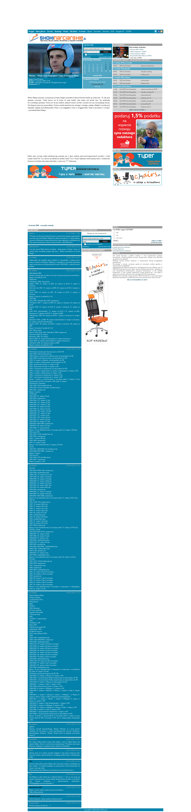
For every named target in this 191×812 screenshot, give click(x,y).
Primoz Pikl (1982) (137, 49)
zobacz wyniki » (157, 240)
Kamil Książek (38, 79)
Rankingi (58, 31)
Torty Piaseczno (119, 249)
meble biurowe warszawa (122, 247)
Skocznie (106, 31)
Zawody (50, 31)
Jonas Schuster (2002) (138, 54)
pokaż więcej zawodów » (137, 110)
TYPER (128, 31)
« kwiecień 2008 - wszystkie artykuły (41, 225)
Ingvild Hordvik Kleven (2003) (141, 55)
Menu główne (40, 31)
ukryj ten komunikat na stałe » (137, 279)
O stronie (82, 31)
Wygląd (31, 31)
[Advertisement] (95, 15)
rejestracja (87, 57)
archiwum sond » (156, 242)
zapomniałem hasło (105, 57)
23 (110, 69)
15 (106, 67)
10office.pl (103, 810)
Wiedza (65, 31)
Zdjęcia (89, 31)
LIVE (112, 31)
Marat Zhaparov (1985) (138, 51)
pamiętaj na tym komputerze (95, 54)
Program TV (120, 31)
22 (106, 69)
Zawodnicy (97, 31)
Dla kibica (73, 31)
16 (110, 67)
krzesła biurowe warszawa (122, 250)
